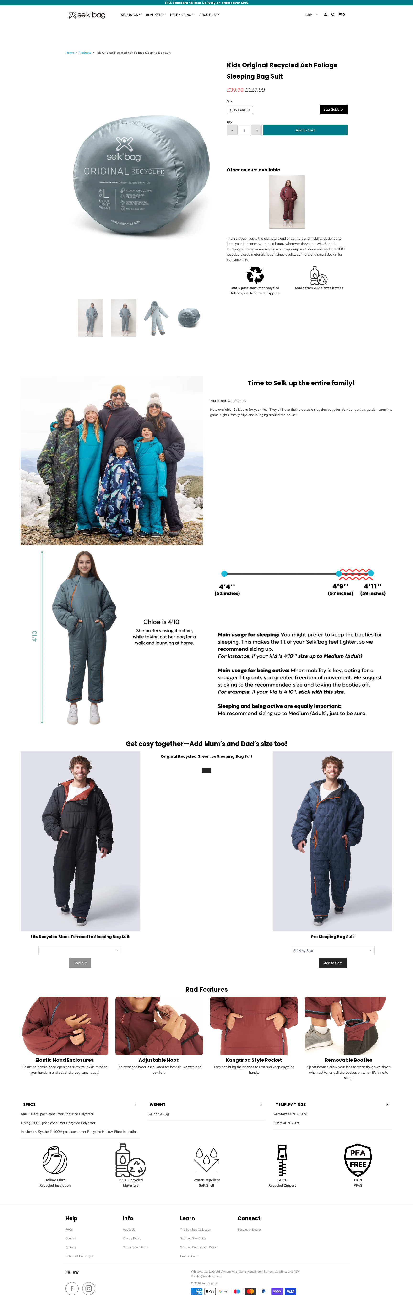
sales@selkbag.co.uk (208, 1276)
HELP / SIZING (181, 14)
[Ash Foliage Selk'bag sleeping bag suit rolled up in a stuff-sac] (143, 177)
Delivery (70, 1247)
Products (84, 52)
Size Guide (332, 109)
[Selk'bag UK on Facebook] (73, 1288)
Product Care (188, 1256)
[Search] (333, 15)
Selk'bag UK (209, 1283)
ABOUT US (207, 14)
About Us (129, 1229)
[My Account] (326, 15)
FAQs (69, 1229)
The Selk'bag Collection (195, 1229)
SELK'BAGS (130, 14)
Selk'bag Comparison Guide (198, 1247)
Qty (229, 122)
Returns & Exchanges (79, 1256)
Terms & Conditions (135, 1247)
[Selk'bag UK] (89, 15)
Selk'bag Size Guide (193, 1238)
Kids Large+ (239, 110)
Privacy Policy (132, 1238)
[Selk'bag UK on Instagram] (90, 1288)
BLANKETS (154, 14)
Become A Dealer (249, 1229)
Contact (70, 1238)
